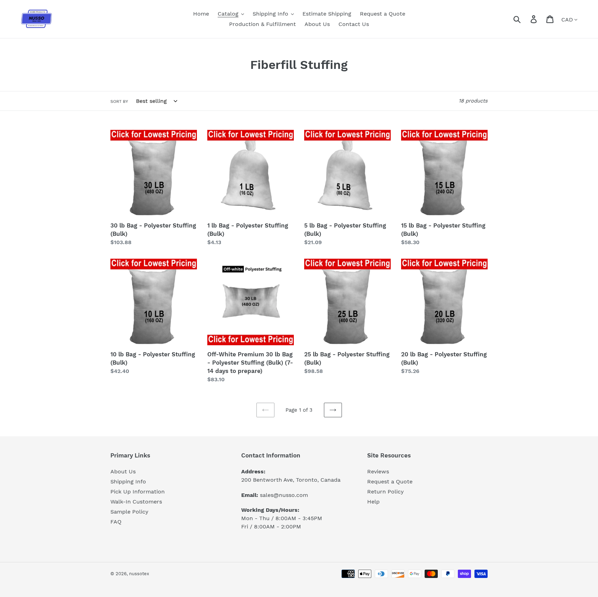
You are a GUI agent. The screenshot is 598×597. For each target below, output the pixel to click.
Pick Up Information (137, 491)
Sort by (119, 101)
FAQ (115, 521)
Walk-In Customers (136, 501)
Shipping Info (128, 481)
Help (373, 501)
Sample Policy (129, 511)
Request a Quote (390, 481)
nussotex (139, 573)
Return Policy (385, 491)
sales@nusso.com (284, 495)
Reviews (378, 471)
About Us (123, 471)
